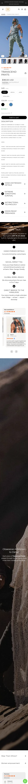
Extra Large (6, 96)
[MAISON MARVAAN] (7, 9)
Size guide (5, 113)
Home (3, 14)
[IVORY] (6, 104)
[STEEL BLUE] (10, 104)
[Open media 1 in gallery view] (3, 61)
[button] (18, 9)
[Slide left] (2, 3)
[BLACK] (2, 104)
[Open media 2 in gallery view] (9, 61)
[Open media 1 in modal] (14, 37)
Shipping (5, 82)
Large (20, 92)
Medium (12, 92)
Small (4, 92)
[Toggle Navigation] (2, 9)
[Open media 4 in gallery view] (20, 61)
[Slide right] (26, 3)
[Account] (22, 9)
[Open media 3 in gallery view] (14, 61)
